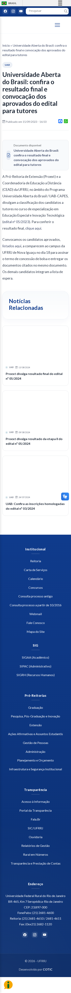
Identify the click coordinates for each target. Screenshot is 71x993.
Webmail (35, 614)
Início (6, 45)
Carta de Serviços (35, 570)
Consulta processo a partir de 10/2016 (36, 605)
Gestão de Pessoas (35, 743)
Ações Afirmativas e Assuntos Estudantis (35, 734)
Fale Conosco (35, 623)
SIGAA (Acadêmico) (35, 657)
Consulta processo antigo (35, 596)
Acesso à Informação (35, 801)
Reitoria (35, 561)
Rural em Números (35, 854)
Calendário (35, 578)
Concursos (35, 587)
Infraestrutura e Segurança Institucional (35, 769)
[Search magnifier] (66, 11)
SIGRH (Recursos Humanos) (36, 675)
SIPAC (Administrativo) (35, 666)
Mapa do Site (36, 631)
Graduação (35, 707)
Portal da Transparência (35, 810)
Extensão (35, 725)
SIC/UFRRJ (35, 828)
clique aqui (33, 228)
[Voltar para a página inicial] (23, 25)
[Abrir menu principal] (59, 25)
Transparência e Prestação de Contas (36, 863)
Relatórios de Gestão (35, 845)
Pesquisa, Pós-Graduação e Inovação (35, 716)
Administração (35, 751)
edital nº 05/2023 (16, 222)
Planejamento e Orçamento (35, 760)
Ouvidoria (35, 837)
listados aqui (11, 246)
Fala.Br (35, 819)
